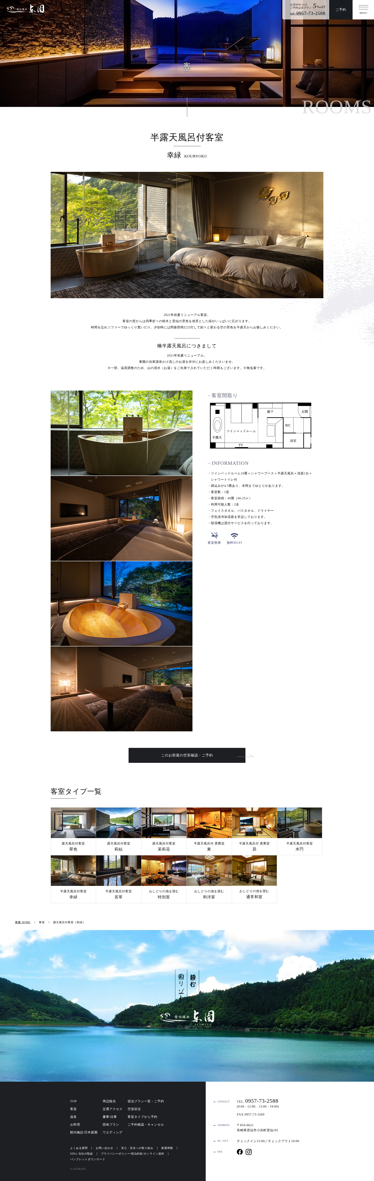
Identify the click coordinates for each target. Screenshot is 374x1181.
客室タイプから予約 (142, 1116)
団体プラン (111, 1124)
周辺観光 (109, 1101)
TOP (73, 1101)
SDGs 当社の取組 (81, 1153)
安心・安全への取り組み (137, 1148)
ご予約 (341, 9)
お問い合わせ (104, 1148)
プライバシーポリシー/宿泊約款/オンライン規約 (132, 1153)
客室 (73, 1109)
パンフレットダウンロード (87, 1159)
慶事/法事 (110, 1116)
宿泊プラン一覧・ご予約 (146, 1101)
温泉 (73, 1116)
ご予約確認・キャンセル (146, 1124)
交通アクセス (113, 1109)
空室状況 (134, 1109)
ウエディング (113, 1132)
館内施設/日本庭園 (84, 1132)
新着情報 (167, 1148)
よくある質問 (79, 1148)
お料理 (75, 1124)
